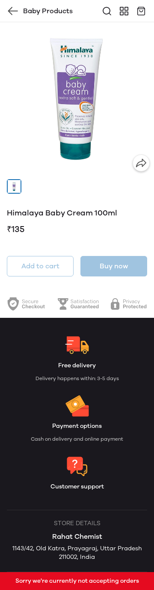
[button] (14, 186)
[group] (77, 99)
